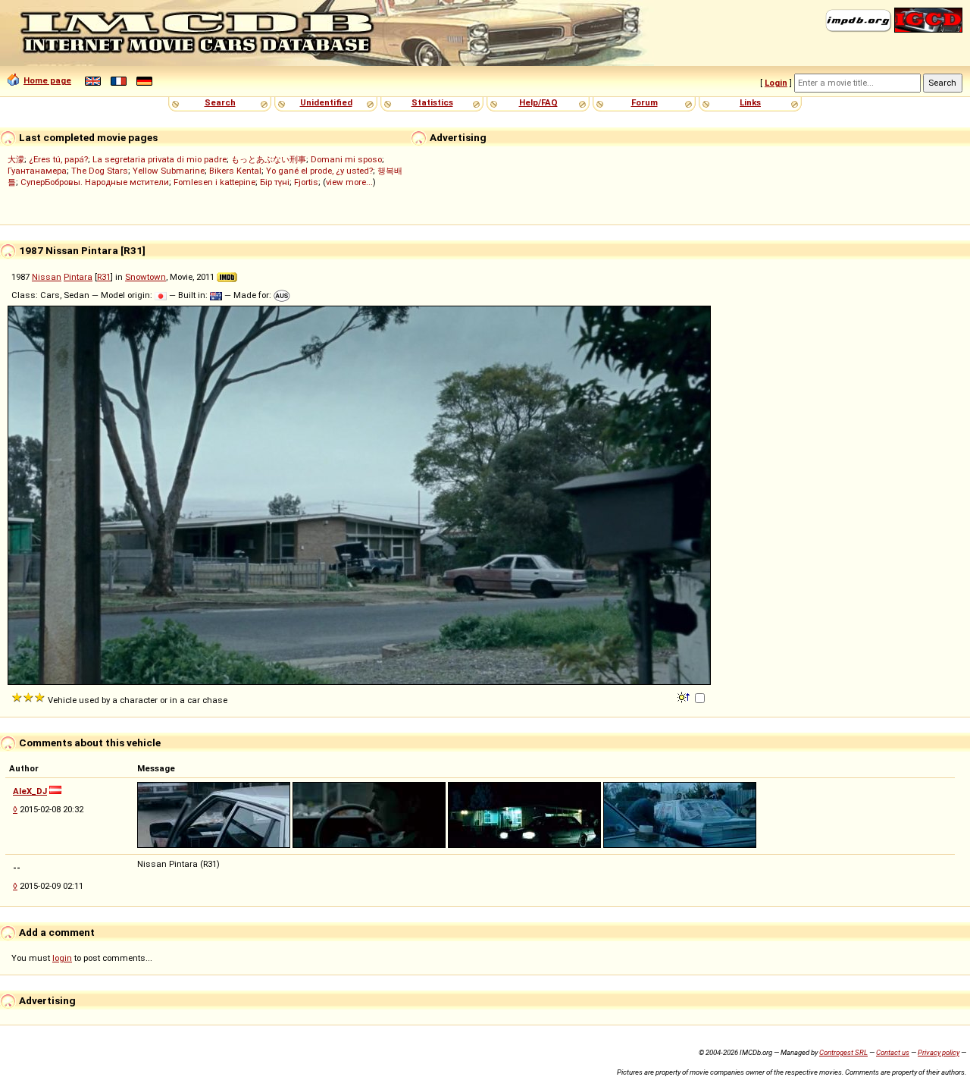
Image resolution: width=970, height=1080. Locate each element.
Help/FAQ (538, 102)
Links (750, 102)
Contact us (892, 1052)
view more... (349, 182)
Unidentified (326, 102)
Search (220, 102)
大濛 (16, 159)
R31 (104, 277)
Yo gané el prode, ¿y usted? (319, 170)
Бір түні (274, 182)
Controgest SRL (843, 1052)
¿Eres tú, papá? (58, 159)
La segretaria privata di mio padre (159, 159)
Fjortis (306, 182)
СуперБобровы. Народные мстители (94, 182)
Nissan (46, 277)
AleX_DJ (30, 791)
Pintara (78, 277)
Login (776, 82)
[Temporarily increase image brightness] (684, 696)
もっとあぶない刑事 (268, 159)
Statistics (432, 102)
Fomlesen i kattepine (214, 182)
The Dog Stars (99, 170)
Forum (644, 102)
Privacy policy (938, 1052)
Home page (47, 80)
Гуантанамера (37, 170)
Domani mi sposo (346, 159)
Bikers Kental (235, 170)
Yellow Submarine (169, 170)
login (62, 958)
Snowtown (145, 277)
